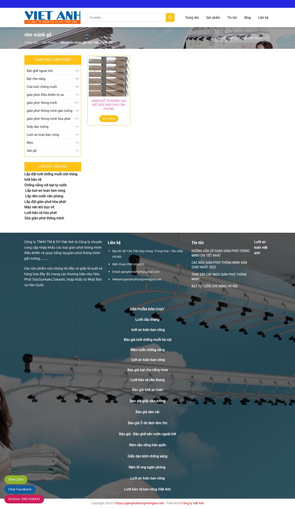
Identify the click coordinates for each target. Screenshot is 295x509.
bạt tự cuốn (58, 185)
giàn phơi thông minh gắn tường (49, 111)
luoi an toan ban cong (48, 190)
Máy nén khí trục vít (39, 207)
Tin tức (232, 18)
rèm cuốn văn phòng (47, 196)
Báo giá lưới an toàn (147, 390)
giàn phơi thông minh (42, 103)
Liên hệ (263, 18)
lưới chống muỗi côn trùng (57, 174)
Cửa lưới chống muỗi (42, 87)
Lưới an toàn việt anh (260, 247)
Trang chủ (192, 18)
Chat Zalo (15, 479)
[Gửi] (170, 17)
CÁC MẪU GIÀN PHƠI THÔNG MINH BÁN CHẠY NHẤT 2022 (219, 265)
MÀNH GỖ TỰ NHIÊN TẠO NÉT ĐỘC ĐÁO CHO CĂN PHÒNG (109, 105)
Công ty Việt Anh (193, 503)
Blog (247, 18)
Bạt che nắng (36, 79)
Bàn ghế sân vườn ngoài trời (154, 434)
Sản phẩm (213, 18)
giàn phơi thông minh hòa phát (48, 119)
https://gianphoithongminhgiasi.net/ (140, 503)
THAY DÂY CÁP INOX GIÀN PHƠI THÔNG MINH (219, 276)
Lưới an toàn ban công (43, 135)
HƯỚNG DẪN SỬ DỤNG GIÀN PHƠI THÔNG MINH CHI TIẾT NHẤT (220, 253)
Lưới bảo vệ (33, 213)
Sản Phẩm (49, 42)
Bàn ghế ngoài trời (40, 71)
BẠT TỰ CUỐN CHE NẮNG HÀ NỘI (215, 286)
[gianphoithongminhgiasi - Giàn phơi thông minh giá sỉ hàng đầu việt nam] (52, 17)
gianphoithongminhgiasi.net (142, 279)
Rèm (30, 143)
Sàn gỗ (32, 151)
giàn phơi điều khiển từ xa (45, 95)
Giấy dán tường (37, 127)
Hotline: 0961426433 (24, 499)
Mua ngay (109, 118)
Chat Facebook (20, 489)
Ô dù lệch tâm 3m (153, 423)
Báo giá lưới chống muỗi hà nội (147, 340)
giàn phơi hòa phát (51, 202)
